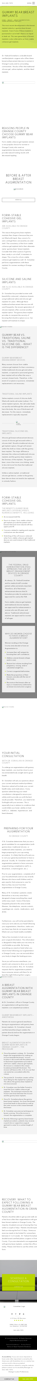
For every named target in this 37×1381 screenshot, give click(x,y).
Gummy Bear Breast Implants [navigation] (11, 21)
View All (18, 199)
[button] (33, 3)
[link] (7, 3)
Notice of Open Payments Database (19, 1346)
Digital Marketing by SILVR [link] (18, 1340)
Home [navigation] (4, 20)
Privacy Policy (25, 1344)
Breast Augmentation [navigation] (21, 20)
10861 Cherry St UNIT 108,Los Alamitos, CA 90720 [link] (18, 1325)
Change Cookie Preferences (18, 1372)
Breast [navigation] (10, 20)
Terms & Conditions (12, 1344)
